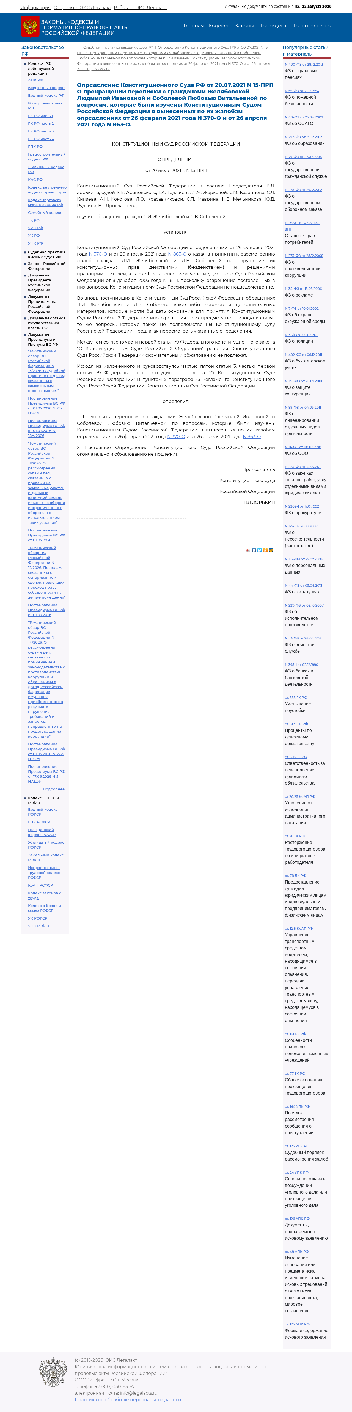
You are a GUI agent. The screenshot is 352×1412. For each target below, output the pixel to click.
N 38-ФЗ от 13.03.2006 (303, 289)
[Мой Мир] (271, 549)
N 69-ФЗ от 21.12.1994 (302, 91)
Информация (35, 7)
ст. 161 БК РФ (295, 1034)
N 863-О (177, 254)
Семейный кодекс (45, 212)
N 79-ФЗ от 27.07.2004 (303, 157)
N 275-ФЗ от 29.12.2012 (303, 190)
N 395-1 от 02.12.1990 (301, 665)
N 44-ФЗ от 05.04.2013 (303, 585)
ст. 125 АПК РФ (297, 1324)
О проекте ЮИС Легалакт (82, 7)
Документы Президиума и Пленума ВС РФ (43, 339)
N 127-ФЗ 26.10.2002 (301, 526)
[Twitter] (260, 549)
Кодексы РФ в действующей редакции (41, 68)
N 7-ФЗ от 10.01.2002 (302, 308)
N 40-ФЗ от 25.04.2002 (304, 117)
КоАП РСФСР (40, 885)
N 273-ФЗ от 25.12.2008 (304, 256)
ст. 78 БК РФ (295, 876)
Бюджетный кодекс (46, 87)
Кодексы (219, 26)
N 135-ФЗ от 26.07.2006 (304, 381)
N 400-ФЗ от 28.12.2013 (304, 64)
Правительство (311, 26)
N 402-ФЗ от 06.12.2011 (303, 355)
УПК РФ (35, 243)
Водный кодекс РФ (46, 95)
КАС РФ (35, 179)
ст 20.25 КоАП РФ (300, 796)
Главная (194, 26)
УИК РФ (35, 228)
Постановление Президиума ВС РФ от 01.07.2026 (46, 535)
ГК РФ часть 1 (40, 115)
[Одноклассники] (265, 549)
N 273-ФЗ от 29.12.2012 (303, 137)
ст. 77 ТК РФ (295, 1074)
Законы (244, 26)
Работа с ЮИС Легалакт (140, 7)
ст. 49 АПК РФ (297, 1252)
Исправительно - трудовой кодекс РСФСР (44, 872)
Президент (272, 26)
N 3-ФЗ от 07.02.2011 (301, 335)
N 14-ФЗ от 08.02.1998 (303, 447)
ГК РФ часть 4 (41, 139)
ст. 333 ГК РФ (296, 698)
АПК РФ (35, 80)
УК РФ (34, 235)
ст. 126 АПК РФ (297, 1219)
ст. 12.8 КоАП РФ (299, 928)
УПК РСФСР (39, 926)
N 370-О (98, 254)
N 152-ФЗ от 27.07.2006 (304, 559)
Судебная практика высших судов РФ (118, 47)
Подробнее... (55, 789)
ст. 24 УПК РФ (297, 1172)
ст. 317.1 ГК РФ (296, 724)
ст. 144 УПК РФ (297, 1106)
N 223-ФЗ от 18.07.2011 (303, 467)
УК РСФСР (37, 918)
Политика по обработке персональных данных (128, 1399)
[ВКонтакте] (254, 549)
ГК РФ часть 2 (41, 123)
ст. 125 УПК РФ (297, 1146)
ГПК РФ (35, 146)
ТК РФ (34, 220)
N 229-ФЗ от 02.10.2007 (304, 605)
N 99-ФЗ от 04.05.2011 (303, 407)
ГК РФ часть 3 (41, 131)
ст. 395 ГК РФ (296, 757)
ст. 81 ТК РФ (295, 836)
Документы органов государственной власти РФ (46, 323)
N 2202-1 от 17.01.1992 (302, 506)
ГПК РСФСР (39, 822)
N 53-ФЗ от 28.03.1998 (303, 638)
